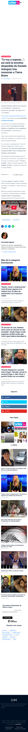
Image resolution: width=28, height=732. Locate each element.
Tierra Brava (16, 219)
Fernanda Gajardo (6, 78)
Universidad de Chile (7, 634)
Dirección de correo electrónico (10, 612)
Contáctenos (8, 728)
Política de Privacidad (20, 728)
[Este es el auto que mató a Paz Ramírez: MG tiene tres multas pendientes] (14, 457)
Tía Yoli (17, 634)
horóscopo (12, 637)
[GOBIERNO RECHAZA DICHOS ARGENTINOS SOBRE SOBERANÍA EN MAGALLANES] (9, 432)
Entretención (7, 262)
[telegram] (9, 226)
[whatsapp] (13, 226)
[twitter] (6, 226)
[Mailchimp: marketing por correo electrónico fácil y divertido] (12, 622)
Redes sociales (6, 632)
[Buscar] (23, 2)
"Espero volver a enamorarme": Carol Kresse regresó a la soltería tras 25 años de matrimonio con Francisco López (13, 291)
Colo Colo (4, 630)
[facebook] (2, 226)
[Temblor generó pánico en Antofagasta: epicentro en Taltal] (14, 534)
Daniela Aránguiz (6, 219)
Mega (14, 639)
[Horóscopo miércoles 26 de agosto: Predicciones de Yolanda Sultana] (14, 508)
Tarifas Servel (19, 727)
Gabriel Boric (13, 630)
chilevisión (4, 637)
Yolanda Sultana (16, 632)
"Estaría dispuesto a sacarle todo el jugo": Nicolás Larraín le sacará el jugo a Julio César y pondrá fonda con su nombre (14, 373)
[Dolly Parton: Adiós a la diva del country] (14, 560)
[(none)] (4, 235)
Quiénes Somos (9, 727)
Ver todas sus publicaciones (9, 251)
